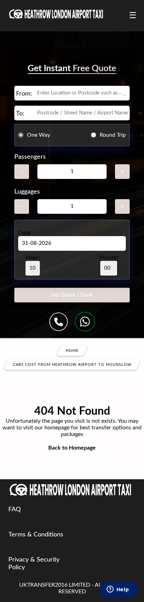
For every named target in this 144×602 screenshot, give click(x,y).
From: (24, 94)
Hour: (33, 257)
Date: (24, 232)
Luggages (27, 192)
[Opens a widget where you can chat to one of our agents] (118, 590)
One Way (38, 135)
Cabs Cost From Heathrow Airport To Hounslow (72, 365)
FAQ (14, 509)
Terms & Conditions (35, 535)
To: (20, 114)
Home (72, 351)
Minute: (108, 257)
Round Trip (113, 135)
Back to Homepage (72, 448)
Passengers (30, 157)
